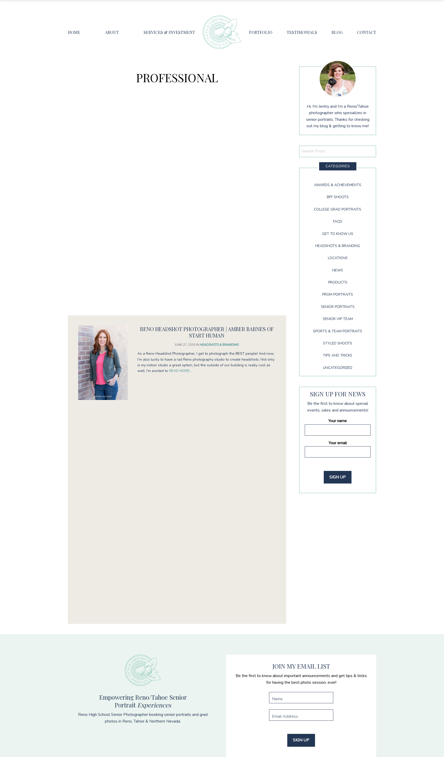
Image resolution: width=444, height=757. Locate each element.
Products (337, 282)
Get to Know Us (337, 233)
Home (74, 32)
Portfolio (260, 32)
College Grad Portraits (337, 209)
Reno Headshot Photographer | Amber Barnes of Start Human (207, 332)
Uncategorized (337, 367)
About (112, 32)
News (337, 270)
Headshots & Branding (219, 345)
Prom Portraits (337, 294)
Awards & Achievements (337, 185)
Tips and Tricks (337, 355)
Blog (337, 32)
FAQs (337, 221)
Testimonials (302, 32)
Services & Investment (169, 32)
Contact (366, 32)
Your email (338, 443)
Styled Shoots (337, 343)
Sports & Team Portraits (337, 331)
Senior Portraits (338, 306)
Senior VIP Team (338, 318)
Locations (338, 258)
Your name (337, 421)
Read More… (180, 370)
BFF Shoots (338, 197)
